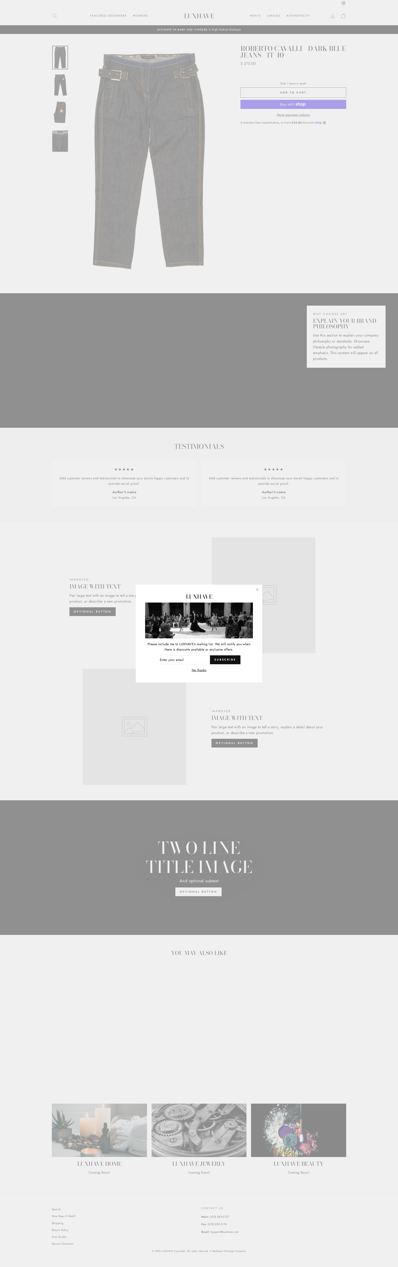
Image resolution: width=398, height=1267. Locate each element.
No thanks (199, 670)
